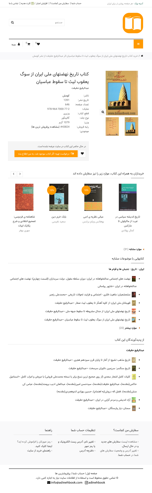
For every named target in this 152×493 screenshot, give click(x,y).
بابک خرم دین (59, 217)
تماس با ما (13, 3)
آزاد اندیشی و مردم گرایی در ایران (113, 400)
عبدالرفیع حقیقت (80, 88)
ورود (13, 44)
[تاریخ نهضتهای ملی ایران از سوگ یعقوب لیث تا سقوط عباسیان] (103, 112)
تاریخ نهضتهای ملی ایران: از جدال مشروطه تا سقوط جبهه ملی (98, 311)
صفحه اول (91, 473)
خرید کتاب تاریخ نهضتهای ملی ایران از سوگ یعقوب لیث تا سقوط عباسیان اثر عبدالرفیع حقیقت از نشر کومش (85, 56)
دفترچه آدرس (87, 450)
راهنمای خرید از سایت (39, 450)
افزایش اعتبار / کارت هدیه (34, 3)
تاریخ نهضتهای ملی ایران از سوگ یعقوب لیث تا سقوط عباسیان (98, 319)
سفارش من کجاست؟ (59, 3)
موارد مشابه (135, 249)
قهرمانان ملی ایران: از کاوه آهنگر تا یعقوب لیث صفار (103, 303)
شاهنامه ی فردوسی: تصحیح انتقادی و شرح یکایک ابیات (24, 221)
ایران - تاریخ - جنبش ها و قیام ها (126, 269)
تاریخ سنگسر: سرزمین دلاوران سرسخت (110, 368)
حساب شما (76, 3)
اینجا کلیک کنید (44, 446)
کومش (66, 95)
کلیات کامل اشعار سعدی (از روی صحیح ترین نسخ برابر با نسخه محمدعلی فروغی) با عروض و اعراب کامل (76, 376)
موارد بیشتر (131, 328)
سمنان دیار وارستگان (119, 408)
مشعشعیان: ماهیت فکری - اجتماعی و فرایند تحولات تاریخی (99, 294)
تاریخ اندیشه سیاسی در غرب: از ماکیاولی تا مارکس (127, 221)
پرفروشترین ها (62, 473)
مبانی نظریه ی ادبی (93, 217)
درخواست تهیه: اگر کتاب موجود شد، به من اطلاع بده (44, 154)
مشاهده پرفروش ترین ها (45, 127)
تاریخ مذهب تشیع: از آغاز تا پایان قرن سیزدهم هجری (102, 360)
